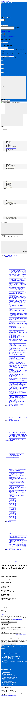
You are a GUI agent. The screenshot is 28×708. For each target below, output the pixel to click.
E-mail (15, 49)
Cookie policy (6, 672)
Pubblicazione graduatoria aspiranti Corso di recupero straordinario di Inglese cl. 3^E (17, 399)
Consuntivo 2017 (13, 561)
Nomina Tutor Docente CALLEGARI (18, 435)
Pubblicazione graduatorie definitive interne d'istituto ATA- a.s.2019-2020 (17, 543)
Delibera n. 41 (12, 520)
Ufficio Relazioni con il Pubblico (10, 676)
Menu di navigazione (19, 252)
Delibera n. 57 (12, 499)
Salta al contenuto (5, 1)
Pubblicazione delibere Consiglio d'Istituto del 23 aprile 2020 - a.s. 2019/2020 (16, 482)
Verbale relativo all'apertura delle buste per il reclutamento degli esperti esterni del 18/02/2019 (18, 314)
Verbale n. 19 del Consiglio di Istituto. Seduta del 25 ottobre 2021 (17, 470)
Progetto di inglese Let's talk (15, 279)
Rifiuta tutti (12, 621)
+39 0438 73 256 (9, 657)
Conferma (8, 100)
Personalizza (4, 621)
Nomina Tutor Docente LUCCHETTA (18, 439)
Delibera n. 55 (12, 501)
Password (16, 28)
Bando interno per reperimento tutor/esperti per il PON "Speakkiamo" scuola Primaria (18, 392)
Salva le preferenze (12, 644)
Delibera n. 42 (12, 518)
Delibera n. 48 (12, 511)
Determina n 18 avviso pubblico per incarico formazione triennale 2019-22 (17, 269)
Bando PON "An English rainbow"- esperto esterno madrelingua (17, 338)
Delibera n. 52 (12, 505)
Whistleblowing (7, 679)
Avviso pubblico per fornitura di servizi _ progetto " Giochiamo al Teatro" (18, 395)
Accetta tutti (5, 623)
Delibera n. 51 (12, 507)
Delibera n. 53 (12, 504)
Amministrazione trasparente (9, 682)
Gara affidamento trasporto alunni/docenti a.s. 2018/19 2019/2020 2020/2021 (18, 333)
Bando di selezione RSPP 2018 (16, 404)
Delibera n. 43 (12, 517)
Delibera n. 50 (12, 508)
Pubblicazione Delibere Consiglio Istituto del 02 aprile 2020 (16, 485)
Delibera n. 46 (12, 513)
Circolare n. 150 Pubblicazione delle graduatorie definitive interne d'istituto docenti (17, 547)
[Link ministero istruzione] (7, 2)
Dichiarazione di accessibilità (10, 677)
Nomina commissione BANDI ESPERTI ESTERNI (16, 375)
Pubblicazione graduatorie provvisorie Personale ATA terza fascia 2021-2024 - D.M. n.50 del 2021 (18, 535)
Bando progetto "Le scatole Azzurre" (17, 376)
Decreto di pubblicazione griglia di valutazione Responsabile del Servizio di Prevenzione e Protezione (17, 300)
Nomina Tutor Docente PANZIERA (17, 434)
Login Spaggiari (11, 55)
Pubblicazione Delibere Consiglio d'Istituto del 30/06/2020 (16, 476)
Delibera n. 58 (12, 498)
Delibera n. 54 (12, 503)
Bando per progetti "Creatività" (16, 386)
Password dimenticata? (6, 31)
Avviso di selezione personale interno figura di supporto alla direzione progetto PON (17, 294)
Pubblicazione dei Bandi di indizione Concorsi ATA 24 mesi (17, 275)
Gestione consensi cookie (9, 681)
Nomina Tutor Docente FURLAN (17, 436)
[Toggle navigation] (12, 120)
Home (4, 235)
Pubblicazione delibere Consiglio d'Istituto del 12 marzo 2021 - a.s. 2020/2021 (16, 473)
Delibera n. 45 (12, 514)
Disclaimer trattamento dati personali (9, 695)
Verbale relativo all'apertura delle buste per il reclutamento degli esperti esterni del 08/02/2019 (18, 318)
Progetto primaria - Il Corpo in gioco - (17, 278)
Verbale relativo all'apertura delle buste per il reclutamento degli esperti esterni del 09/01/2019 (18, 325)
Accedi (2, 20)
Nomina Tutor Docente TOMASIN (17, 432)
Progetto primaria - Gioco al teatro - (17, 276)
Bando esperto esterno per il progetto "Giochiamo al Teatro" (17, 402)
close (2, 126)
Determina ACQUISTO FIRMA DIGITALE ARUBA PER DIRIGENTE (16, 360)
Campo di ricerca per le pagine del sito (9, 220)
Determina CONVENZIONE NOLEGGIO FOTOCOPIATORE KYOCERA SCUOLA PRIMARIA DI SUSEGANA (18, 364)
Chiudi (2, 64)
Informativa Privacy (7, 674)
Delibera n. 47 (12, 512)
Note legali (5, 673)
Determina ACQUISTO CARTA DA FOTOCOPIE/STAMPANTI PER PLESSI (17, 352)
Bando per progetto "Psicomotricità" (17, 384)
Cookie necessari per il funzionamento (9, 638)
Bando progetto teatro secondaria (16, 330)
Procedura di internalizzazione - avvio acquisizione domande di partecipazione (18, 272)
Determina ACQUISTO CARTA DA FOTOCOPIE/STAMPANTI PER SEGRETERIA (17, 356)
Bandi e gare (6, 237)
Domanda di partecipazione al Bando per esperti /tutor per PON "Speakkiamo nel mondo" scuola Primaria (18, 382)
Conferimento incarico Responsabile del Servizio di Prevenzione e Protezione (18, 297)
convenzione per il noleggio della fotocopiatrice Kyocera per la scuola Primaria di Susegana (17, 454)
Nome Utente (17, 27)
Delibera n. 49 (12, 509)
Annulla (2, 100)
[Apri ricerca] (16, 108)
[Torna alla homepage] (14, 102)
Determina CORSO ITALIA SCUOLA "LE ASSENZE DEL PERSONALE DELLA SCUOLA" (18, 372)
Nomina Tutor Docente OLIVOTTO (17, 438)
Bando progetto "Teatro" (14, 335)
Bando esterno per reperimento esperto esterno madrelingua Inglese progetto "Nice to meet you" (18, 388)
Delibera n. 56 (12, 500)
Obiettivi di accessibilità (8, 678)
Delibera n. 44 (12, 516)
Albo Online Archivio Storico (10, 236)
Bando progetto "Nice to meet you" (17, 336)
